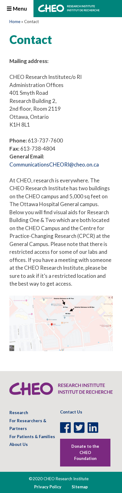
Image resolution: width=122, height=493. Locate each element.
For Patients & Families (32, 436)
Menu (19, 8)
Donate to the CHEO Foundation (85, 452)
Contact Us (71, 411)
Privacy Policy (47, 486)
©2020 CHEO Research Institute (59, 478)
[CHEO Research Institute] (68, 10)
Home (14, 21)
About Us (18, 444)
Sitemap (80, 486)
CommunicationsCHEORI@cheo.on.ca (54, 164)
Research (18, 412)
